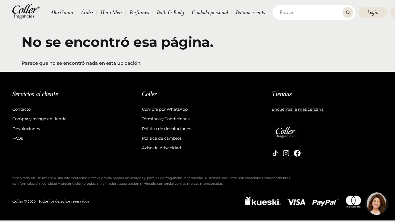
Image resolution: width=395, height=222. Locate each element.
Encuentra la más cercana (298, 109)
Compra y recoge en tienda (39, 118)
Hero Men (111, 12)
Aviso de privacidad (161, 147)
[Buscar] (348, 12)
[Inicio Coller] (26, 11)
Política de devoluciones (166, 128)
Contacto (21, 109)
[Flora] (376, 203)
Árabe (87, 12)
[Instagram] (286, 153)
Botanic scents (250, 12)
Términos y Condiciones (165, 118)
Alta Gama (62, 12)
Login (373, 12)
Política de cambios (161, 138)
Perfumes (139, 12)
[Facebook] (297, 153)
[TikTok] (275, 153)
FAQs (17, 138)
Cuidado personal (210, 12)
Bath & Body (170, 12)
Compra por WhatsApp (165, 109)
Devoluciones (26, 128)
